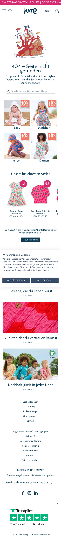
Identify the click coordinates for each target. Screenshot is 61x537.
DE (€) (47, 11)
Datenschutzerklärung (30, 441)
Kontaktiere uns (45, 230)
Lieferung (30, 406)
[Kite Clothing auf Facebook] (23, 493)
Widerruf (30, 436)
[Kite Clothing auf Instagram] (29, 493)
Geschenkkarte (30, 416)
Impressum (30, 455)
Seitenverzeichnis (30, 460)
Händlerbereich (30, 450)
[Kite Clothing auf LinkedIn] (36, 493)
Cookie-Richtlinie (30, 445)
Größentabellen (30, 402)
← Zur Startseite (30, 240)
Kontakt (30, 420)
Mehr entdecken (30, 296)
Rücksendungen (30, 411)
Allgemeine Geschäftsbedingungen (30, 431)
